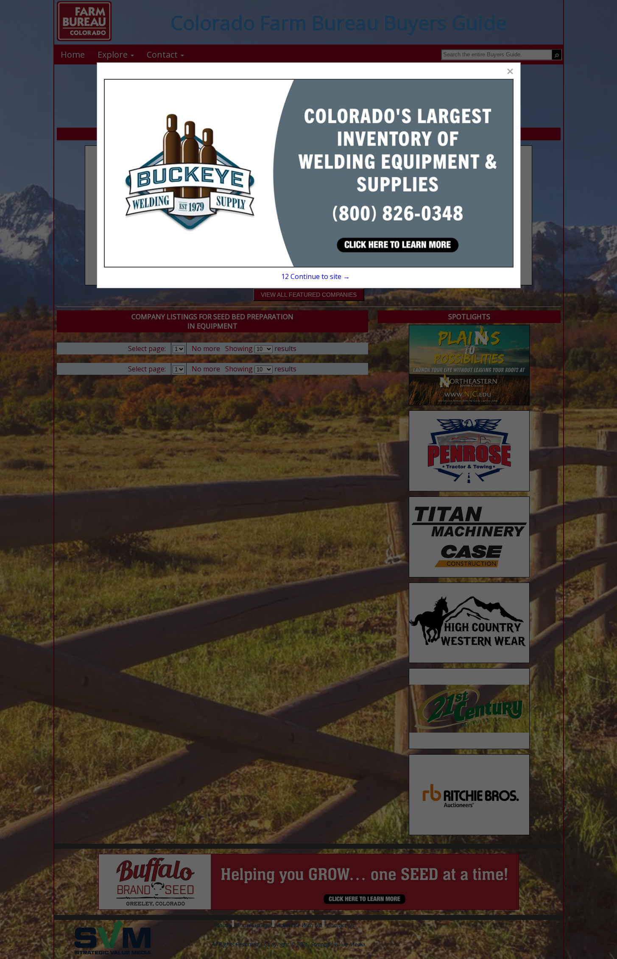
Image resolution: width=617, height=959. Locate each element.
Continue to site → (315, 276)
